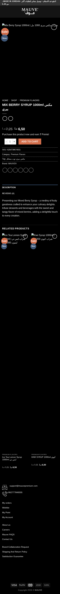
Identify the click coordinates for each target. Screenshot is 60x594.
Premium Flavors (29, 100)
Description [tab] (9, 187)
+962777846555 (14, 492)
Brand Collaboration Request (15, 547)
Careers (6, 530)
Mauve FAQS (8, 534)
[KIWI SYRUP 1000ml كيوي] (44, 342)
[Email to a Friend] (20, 170)
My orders (7, 503)
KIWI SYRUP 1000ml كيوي (43, 457)
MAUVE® (12, 163)
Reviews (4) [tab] (8, 193)
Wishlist (5, 507)
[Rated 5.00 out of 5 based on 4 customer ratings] (30, 124)
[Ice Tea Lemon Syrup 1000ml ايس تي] (15, 342)
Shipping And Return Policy (15, 552)
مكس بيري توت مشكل (15, 159)
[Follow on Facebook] (4, 566)
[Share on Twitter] (15, 170)
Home (5, 100)
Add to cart (29, 141)
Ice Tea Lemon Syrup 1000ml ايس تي (12, 458)
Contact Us (7, 539)
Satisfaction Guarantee (13, 556)
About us (6, 525)
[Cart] (56, 11)
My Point (6, 512)
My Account (7, 517)
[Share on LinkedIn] (31, 170)
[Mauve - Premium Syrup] (30, 12)
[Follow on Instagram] (9, 566)
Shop (14, 100)
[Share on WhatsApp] (4, 170)
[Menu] (4, 11)
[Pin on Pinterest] (25, 170)
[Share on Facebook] (10, 170)
